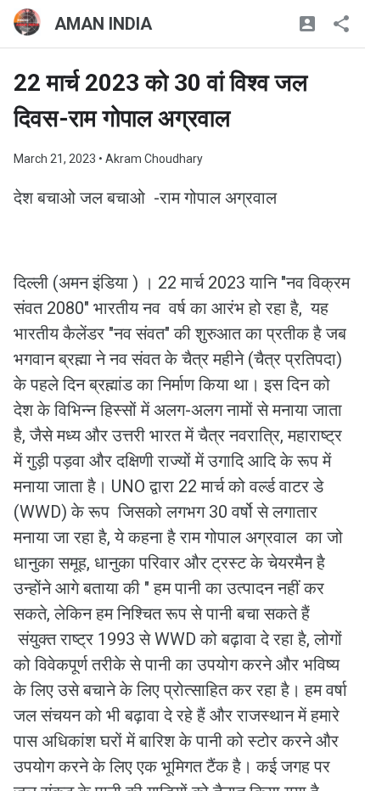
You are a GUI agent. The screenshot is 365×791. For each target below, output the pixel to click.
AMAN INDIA (103, 24)
